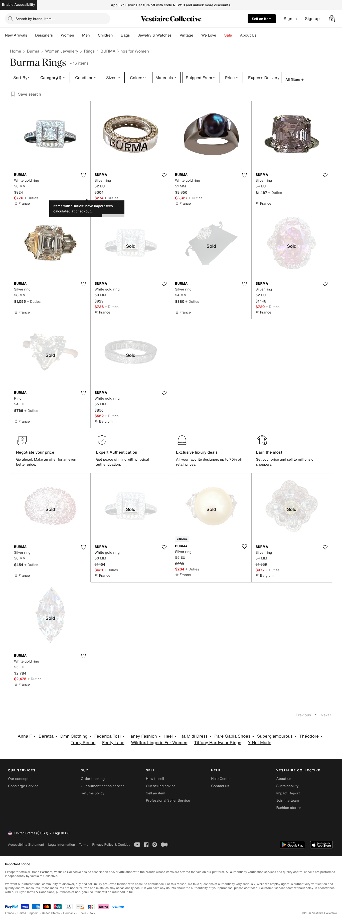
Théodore (309, 736)
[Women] (78, 35)
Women (67, 35)
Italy (92, 913)
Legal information (61, 844)
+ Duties (31, 197)
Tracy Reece (83, 743)
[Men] (94, 35)
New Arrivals (16, 35)
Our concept (18, 778)
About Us (248, 35)
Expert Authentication (116, 452)
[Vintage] (197, 35)
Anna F (25, 736)
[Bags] (134, 35)
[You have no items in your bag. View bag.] (331, 18)
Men (86, 35)
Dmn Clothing (74, 736)
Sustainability (287, 786)
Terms (83, 844)
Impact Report (288, 793)
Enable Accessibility (18, 4)
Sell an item (261, 18)
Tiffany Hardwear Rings (217, 743)
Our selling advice (161, 786)
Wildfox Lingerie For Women (159, 743)
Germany (69, 913)
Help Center (221, 778)
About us (283, 778)
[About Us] (260, 35)
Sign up (312, 18)
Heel (168, 736)
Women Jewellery (61, 51)
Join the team (287, 800)
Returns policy (92, 793)
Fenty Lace (113, 743)
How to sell (155, 778)
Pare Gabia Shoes (232, 736)
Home (15, 51)
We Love (208, 35)
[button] (331, 18)
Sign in (290, 18)
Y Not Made (259, 743)
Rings (89, 51)
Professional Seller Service (168, 800)
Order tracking (93, 778)
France (9, 913)
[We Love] (220, 35)
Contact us (220, 786)
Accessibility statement (26, 844)
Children (105, 35)
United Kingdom (28, 913)
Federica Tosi (107, 736)
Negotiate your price (35, 452)
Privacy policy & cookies (111, 844)
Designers (44, 35)
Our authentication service (102, 786)
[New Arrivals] (31, 35)
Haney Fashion (142, 736)
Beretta (46, 736)
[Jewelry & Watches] (176, 35)
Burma (33, 51)
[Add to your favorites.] (84, 175)
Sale (228, 35)
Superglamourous (275, 736)
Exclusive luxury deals (197, 452)
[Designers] (57, 35)
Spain (82, 913)
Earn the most (269, 452)
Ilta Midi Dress (194, 736)
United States (51, 913)
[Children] (117, 35)
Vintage (186, 35)
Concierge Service (23, 786)
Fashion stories (288, 807)
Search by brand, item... (35, 18)
